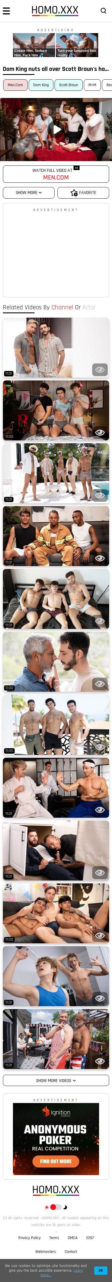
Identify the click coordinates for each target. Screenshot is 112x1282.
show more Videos (53, 1081)
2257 (90, 1237)
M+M (92, 85)
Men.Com (15, 85)
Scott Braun (68, 85)
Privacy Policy (29, 1237)
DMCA (73, 1237)
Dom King (41, 85)
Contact (71, 1251)
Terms (54, 1237)
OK (101, 1270)
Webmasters (45, 1251)
